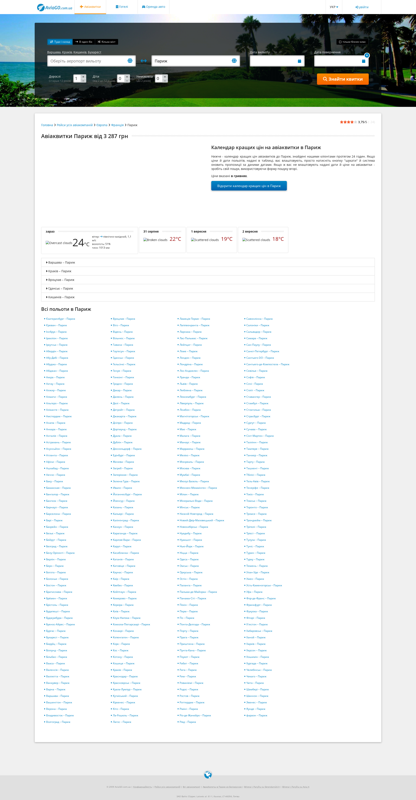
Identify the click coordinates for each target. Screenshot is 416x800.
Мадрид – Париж (190, 423)
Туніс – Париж (255, 546)
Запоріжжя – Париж (125, 475)
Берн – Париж (55, 566)
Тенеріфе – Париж (257, 488)
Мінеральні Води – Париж (196, 501)
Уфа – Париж (254, 592)
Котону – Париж (123, 657)
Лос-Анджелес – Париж (194, 371)
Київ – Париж (121, 611)
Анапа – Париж (55, 423)
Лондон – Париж (190, 358)
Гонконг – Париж (123, 377)
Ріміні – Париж (189, 709)
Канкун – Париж (123, 527)
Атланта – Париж (57, 455)
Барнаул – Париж (57, 507)
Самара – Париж (256, 338)
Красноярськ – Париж (126, 683)
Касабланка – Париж (126, 553)
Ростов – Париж (190, 696)
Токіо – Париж (255, 494)
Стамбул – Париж (257, 403)
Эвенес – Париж (256, 702)
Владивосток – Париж (60, 715)
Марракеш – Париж (192, 449)
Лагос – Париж (122, 722)
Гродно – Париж (123, 384)
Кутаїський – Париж (125, 696)
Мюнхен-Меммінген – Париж (198, 488)
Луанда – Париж (190, 377)
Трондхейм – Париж (259, 520)
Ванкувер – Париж (58, 683)
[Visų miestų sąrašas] (132, 61)
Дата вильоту (260, 52)
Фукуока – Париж (257, 611)
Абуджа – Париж (56, 364)
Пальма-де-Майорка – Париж (198, 592)
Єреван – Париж (56, 325)
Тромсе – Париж (256, 514)
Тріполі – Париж (256, 527)
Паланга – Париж (191, 585)
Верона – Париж (56, 709)
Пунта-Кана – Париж (193, 650)
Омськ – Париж (189, 566)
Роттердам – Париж (192, 702)
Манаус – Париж (190, 442)
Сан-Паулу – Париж (258, 345)
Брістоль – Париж (57, 605)
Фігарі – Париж (255, 618)
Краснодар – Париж (125, 676)
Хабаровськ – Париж (259, 631)
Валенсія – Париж (57, 670)
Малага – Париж (190, 436)
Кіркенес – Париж (124, 702)
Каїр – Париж (121, 579)
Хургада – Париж (257, 663)
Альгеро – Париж (57, 403)
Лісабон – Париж (190, 410)
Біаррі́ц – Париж (56, 644)
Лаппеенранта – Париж (195, 325)
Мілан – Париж (189, 494)
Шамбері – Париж (257, 689)
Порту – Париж (189, 631)
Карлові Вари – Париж (127, 540)
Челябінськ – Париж (259, 670)
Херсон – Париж (256, 650)
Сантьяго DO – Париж (260, 358)
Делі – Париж (121, 403)
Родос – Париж (189, 689)
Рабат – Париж (189, 663)
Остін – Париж (189, 579)
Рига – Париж (188, 670)
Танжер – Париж (256, 455)
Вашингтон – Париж (59, 702)
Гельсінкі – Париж (124, 364)
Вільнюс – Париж (124, 338)
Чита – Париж (255, 683)
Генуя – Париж (122, 371)
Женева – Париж (123, 462)
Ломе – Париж (189, 351)
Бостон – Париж (56, 585)
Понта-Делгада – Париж (195, 624)
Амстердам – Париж (59, 416)
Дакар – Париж (122, 390)
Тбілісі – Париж (255, 475)
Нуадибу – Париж (191, 533)
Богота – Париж (56, 572)
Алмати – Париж (56, 397)
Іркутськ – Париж (57, 345)
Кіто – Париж (121, 709)
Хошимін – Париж (257, 657)
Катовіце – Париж (124, 566)
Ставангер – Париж (258, 397)
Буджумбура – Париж (59, 618)
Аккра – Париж (55, 377)
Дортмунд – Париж (125, 429)
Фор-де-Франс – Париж (261, 598)
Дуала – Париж (122, 436)
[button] (60, 42)
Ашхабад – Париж (57, 468)
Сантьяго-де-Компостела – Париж (267, 364)
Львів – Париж (189, 384)
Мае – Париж (188, 429)
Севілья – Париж (257, 371)
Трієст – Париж (255, 533)
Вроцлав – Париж (124, 319)
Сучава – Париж (256, 429)
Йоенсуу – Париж (124, 501)
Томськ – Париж (256, 501)
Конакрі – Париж (123, 631)
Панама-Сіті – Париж (193, 598)
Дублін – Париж (123, 442)
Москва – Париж (190, 468)
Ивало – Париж (122, 488)
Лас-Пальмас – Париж (194, 338)
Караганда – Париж (125, 533)
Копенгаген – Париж (126, 637)
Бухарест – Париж (57, 637)
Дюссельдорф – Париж (127, 449)
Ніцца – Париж (189, 553)
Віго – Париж (121, 325)
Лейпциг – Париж (191, 345)
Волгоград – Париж (58, 722)
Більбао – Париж (56, 657)
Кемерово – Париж (125, 598)
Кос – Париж (120, 650)
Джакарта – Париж (124, 416)
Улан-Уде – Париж (257, 572)
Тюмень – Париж (257, 566)
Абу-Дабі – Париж (57, 358)
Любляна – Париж (191, 390)
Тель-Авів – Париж (258, 481)
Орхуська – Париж (191, 572)
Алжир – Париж (56, 390)
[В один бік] (367, 55)
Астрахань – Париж (58, 442)
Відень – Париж (123, 332)
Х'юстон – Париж (257, 624)
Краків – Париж (122, 670)
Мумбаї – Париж (190, 475)
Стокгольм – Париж (258, 410)
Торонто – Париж (257, 507)
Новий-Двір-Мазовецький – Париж (202, 520)
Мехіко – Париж (190, 455)
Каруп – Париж (122, 546)
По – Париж (187, 618)
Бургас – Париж (56, 631)
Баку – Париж (54, 481)
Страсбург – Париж (258, 416)
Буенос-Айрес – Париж (60, 624)
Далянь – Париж (123, 397)
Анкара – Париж (56, 429)
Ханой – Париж (256, 637)
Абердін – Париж (57, 351)
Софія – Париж (255, 377)
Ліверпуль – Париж (192, 403)
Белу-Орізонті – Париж (60, 553)
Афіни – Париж (55, 462)
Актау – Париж (55, 384)
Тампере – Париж (257, 449)
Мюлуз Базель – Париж (194, 481)
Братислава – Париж (59, 592)
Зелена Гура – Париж (126, 481)
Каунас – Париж (123, 572)
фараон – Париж (256, 715)
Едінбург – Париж (124, 455)
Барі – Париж (54, 520)
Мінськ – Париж (190, 507)
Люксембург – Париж (193, 397)
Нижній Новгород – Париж (196, 514)
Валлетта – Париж (57, 676)
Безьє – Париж (55, 533)
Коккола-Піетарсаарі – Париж (131, 624)
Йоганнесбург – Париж (127, 494)
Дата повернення (327, 52)
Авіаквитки (92, 7)
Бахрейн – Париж (57, 527)
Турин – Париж (255, 553)
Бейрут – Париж (56, 540)
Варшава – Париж (57, 696)
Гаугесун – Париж (124, 351)
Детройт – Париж (124, 410)
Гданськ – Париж (123, 358)
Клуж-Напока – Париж (127, 618)
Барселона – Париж (58, 514)
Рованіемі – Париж (191, 683)
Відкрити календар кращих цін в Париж (249, 186)
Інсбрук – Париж (56, 332)
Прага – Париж (189, 637)
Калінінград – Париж (126, 520)
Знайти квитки (345, 79)
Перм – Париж (189, 611)
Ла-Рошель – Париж (125, 715)
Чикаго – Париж (256, 676)
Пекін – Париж (189, 605)
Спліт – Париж (255, 390)
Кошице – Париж (124, 663)
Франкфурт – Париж (259, 605)
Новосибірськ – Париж (194, 527)
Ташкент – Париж (257, 468)
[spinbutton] (79, 78)
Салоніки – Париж (257, 325)
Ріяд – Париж (188, 722)
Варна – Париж (55, 689)
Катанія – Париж (123, 559)
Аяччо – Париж (55, 475)
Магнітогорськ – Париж (194, 416)
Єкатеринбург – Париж (60, 319)
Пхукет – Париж (190, 657)
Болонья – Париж (57, 579)
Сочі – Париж (254, 384)
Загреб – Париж (123, 468)
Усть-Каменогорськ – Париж (264, 585)
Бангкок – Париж (56, 501)
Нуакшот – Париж (191, 540)
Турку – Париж (255, 559)
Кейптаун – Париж (124, 592)
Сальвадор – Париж (258, 332)
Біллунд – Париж (56, 650)
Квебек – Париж (123, 585)
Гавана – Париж (123, 345)
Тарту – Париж (255, 462)
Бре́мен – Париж (56, 598)
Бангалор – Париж (57, 494)
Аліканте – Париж (57, 410)
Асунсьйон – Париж (58, 449)
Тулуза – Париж (256, 540)
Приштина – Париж (192, 644)
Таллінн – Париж (257, 442)
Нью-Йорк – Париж (192, 546)
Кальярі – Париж (123, 514)
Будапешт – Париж (58, 611)
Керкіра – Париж (123, 605)
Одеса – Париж (189, 559)
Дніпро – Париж (123, 423)
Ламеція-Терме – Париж (195, 319)
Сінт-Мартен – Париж (260, 436)
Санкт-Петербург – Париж (262, 351)
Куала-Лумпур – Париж (127, 689)
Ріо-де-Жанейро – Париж (195, 715)
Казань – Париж (123, 507)
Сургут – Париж (256, 423)
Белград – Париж (57, 546)
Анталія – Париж (56, 436)
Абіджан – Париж (57, 371)
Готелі (123, 7)
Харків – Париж (256, 644)
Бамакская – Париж (58, 488)
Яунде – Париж (255, 709)
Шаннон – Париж (257, 696)
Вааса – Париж (55, 663)
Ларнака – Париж (191, 332)
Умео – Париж (255, 579)
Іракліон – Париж (57, 338)
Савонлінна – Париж (259, 319)
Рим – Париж (188, 676)
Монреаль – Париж (192, 462)
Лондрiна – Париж (191, 364)
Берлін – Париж (56, 559)
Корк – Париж (121, 644)
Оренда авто (155, 7)
